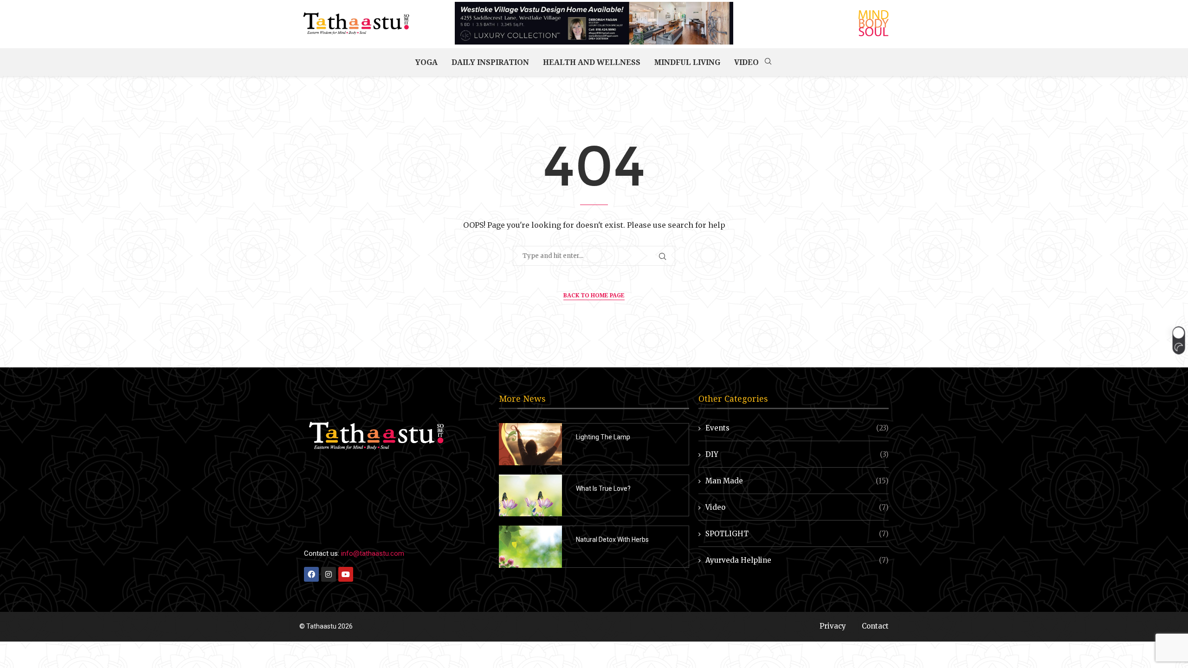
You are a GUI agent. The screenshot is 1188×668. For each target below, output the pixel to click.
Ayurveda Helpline (797, 560)
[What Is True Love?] (530, 496)
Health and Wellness (591, 62)
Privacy (833, 626)
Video (746, 62)
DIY (797, 454)
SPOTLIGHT (797, 533)
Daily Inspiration (490, 62)
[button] (1178, 340)
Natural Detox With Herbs (612, 539)
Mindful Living (687, 62)
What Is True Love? (603, 488)
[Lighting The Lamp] (530, 444)
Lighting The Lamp (603, 437)
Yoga (426, 62)
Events (797, 428)
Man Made (797, 480)
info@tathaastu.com (372, 553)
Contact (875, 626)
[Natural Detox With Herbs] (530, 547)
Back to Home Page (594, 295)
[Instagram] (328, 574)
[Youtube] (345, 574)
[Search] (768, 62)
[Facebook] (311, 574)
